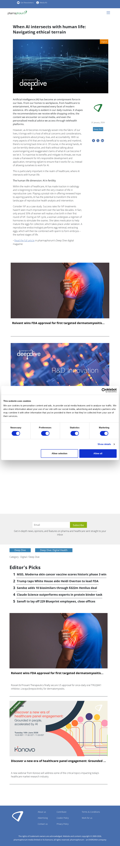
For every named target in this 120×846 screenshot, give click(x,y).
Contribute (61, 811)
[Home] (18, 12)
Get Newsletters (27, 2)
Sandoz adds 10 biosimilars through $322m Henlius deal (57, 588)
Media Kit (43, 2)
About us (42, 811)
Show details (104, 444)
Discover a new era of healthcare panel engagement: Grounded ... (58, 761)
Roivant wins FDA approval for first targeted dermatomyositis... (58, 323)
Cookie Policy (63, 817)
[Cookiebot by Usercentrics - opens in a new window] (104, 390)
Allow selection (59, 453)
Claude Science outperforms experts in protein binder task (59, 595)
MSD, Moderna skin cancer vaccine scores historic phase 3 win (61, 574)
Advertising (43, 817)
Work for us (87, 817)
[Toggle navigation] (109, 12)
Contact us (43, 823)
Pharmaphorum (18, 816)
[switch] (45, 433)
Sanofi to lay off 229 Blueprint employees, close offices (56, 601)
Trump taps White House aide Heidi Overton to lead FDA (57, 581)
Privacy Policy (62, 823)
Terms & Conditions (91, 811)
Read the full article (24, 240)
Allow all (98, 453)
